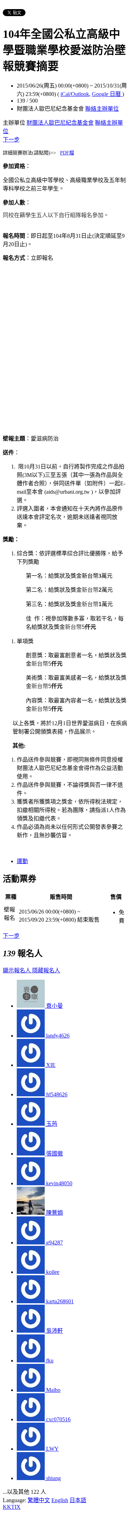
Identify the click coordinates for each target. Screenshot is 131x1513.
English (59, 1500)
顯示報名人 (17, 970)
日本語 (78, 1500)
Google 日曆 (107, 94)
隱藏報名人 (46, 970)
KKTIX (12, 1507)
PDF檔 (67, 152)
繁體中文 (39, 1500)
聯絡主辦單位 (102, 109)
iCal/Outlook (74, 94)
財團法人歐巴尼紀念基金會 (60, 123)
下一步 (11, 140)
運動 (22, 861)
